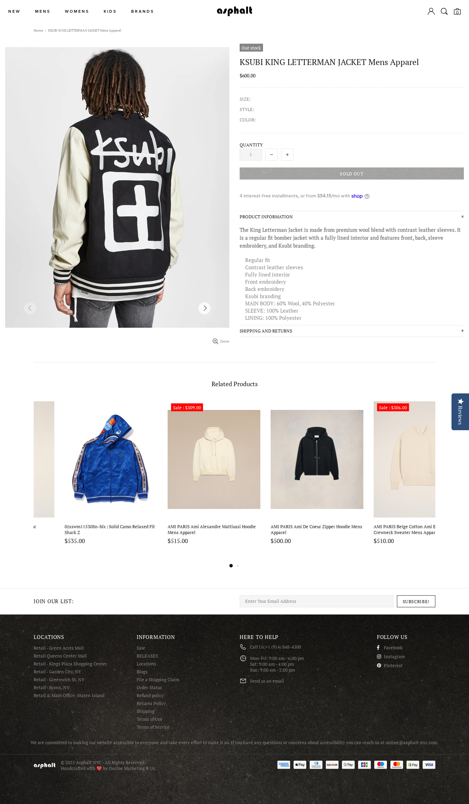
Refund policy (150, 695)
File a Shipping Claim (158, 680)
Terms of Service (153, 727)
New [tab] (14, 11)
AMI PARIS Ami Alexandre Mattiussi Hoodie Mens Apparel (181, 529)
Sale (141, 648)
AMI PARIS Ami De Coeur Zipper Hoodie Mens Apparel (286, 529)
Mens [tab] (42, 11)
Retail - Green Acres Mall (59, 648)
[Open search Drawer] (444, 11)
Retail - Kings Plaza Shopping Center (70, 664)
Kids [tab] (110, 11)
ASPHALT (45, 766)
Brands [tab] (142, 11)
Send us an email (267, 681)
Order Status (149, 688)
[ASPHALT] (234, 11)
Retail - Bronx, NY (51, 688)
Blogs (142, 672)
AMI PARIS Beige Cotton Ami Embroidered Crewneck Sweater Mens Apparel (386, 529)
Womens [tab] (77, 11)
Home (38, 30)
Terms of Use (149, 719)
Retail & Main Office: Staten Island (69, 695)
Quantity (251, 145)
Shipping (146, 711)
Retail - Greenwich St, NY (59, 680)
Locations (146, 664)
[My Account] (431, 11)
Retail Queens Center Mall (60, 656)
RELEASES (147, 656)
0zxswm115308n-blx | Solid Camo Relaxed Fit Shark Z (79, 529)
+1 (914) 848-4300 (283, 647)
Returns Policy (151, 703)
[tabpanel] (79, 481)
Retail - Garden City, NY (57, 672)
